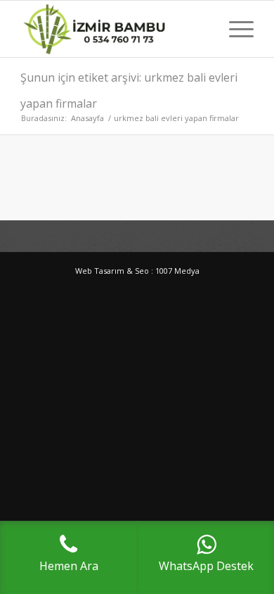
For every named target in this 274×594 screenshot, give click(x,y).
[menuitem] (234, 29)
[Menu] (234, 29)
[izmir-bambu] (113, 29)
